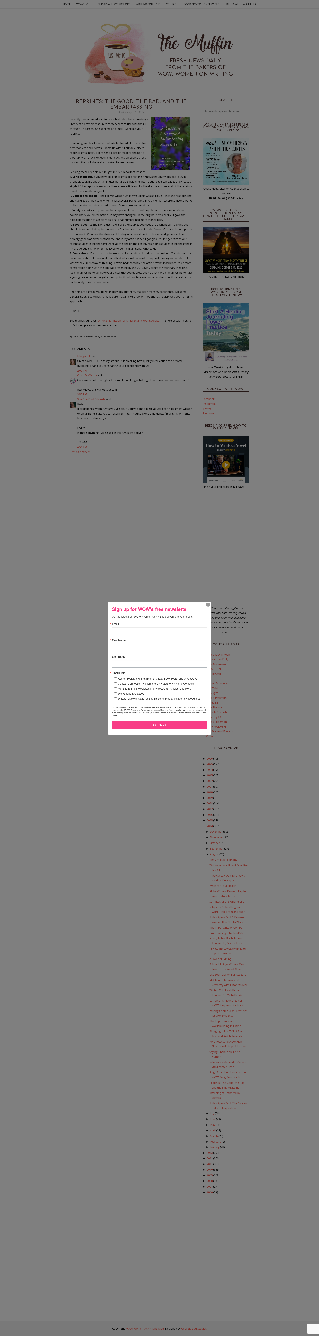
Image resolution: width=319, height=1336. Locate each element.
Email (115, 624)
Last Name (118, 656)
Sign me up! (160, 724)
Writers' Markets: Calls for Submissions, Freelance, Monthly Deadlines (159, 698)
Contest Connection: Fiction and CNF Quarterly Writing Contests (156, 683)
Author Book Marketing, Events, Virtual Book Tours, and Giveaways (157, 678)
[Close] (208, 605)
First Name (119, 640)
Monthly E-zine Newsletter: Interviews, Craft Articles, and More (154, 688)
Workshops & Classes (131, 693)
